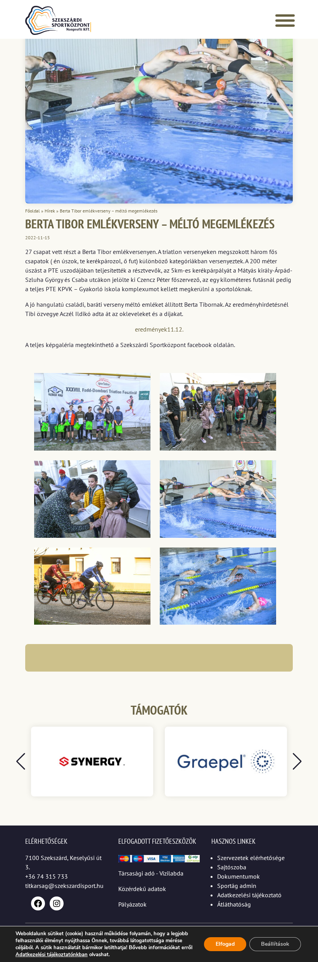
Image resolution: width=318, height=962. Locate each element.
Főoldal (32, 211)
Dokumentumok (238, 876)
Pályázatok (132, 904)
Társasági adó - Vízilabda (150, 873)
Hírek (50, 211)
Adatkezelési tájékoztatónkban (52, 954)
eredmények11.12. (159, 329)
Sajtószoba (231, 867)
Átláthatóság (234, 904)
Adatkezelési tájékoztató (249, 895)
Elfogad (225, 944)
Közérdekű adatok (142, 889)
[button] (297, 761)
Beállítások (275, 944)
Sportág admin (236, 885)
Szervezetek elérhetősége (251, 858)
